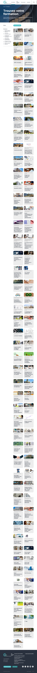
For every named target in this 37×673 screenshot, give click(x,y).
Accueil (4, 6)
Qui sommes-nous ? (18, 2)
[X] (25, 667)
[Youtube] (30, 667)
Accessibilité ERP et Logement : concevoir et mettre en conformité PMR (19, 657)
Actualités (28, 2)
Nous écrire (34, 2)
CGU (33, 671)
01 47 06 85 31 (5, 661)
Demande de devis (17, 25)
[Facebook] (23, 667)
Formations (13, 2)
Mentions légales (29, 671)
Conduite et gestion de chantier (19, 655)
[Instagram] (33, 667)
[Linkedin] (28, 667)
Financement (23, 2)
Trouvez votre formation (18, 653)
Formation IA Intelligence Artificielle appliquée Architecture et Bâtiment (19, 660)
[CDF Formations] (7, 654)
